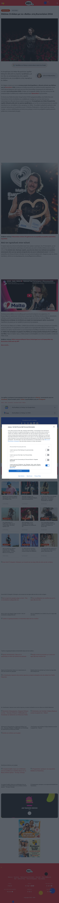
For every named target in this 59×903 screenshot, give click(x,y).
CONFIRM (19, 470)
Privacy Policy (38, 476)
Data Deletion (21, 476)
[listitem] (29, 447)
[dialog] (29, 451)
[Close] (54, 427)
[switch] (47, 450)
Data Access (29, 476)
